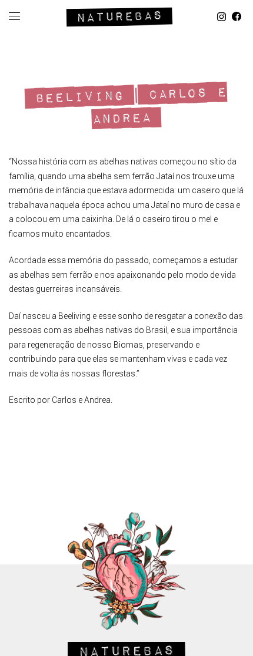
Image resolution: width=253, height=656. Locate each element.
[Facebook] (236, 17)
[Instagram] (221, 17)
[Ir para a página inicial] (119, 15)
